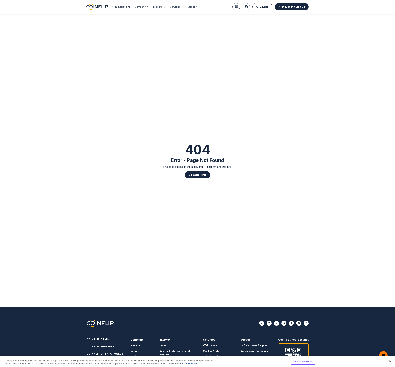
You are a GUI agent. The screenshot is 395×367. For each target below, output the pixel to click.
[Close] (390, 361)
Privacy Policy (189, 363)
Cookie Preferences (303, 361)
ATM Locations (121, 6)
